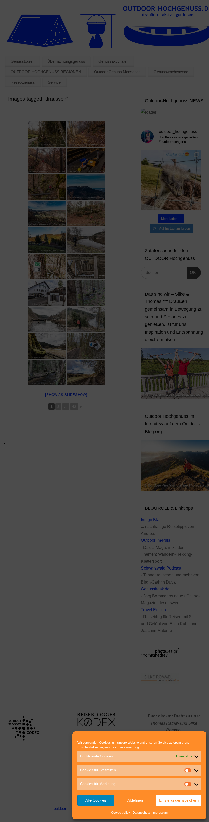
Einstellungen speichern (179, 800)
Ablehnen (135, 800)
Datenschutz (141, 812)
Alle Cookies (95, 800)
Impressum (160, 812)
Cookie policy (120, 812)
